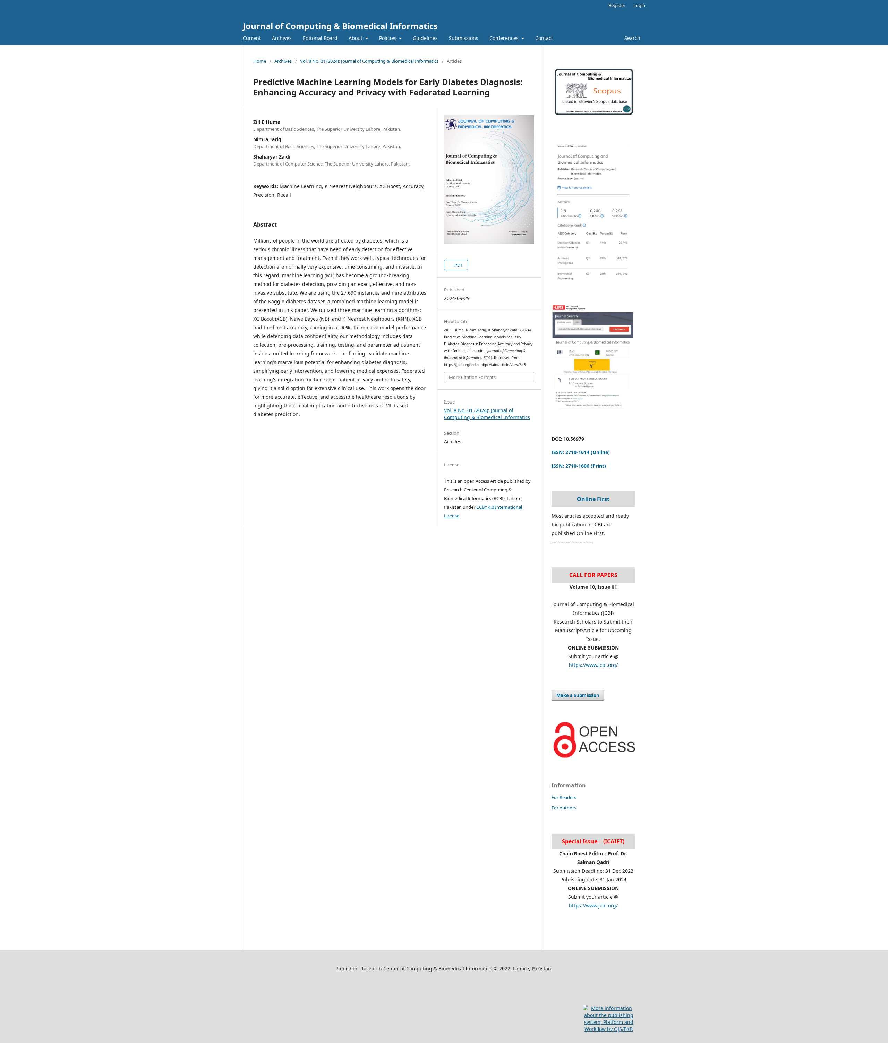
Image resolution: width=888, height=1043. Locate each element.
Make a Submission (577, 695)
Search (631, 38)
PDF (458, 265)
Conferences (504, 38)
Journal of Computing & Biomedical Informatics (340, 26)
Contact (544, 38)
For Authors (564, 808)
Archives (282, 38)
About (356, 38)
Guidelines (425, 38)
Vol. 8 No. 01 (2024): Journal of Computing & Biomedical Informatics (369, 61)
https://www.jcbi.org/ (593, 665)
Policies (388, 38)
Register (616, 5)
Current (252, 38)
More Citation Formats (472, 377)
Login (639, 5)
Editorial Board (320, 38)
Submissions (463, 38)
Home (259, 61)
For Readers (564, 797)
